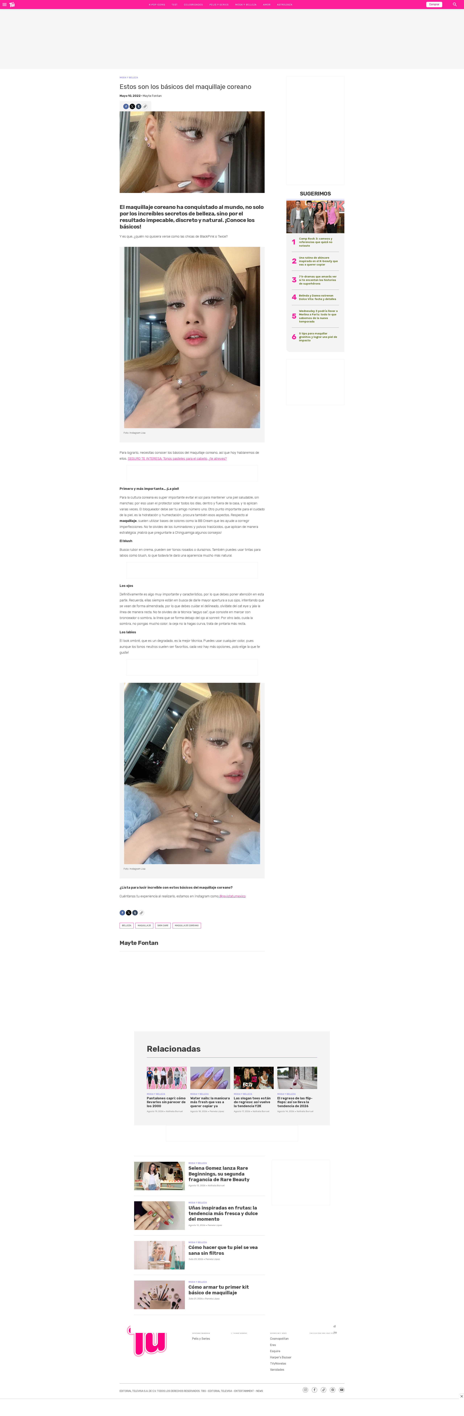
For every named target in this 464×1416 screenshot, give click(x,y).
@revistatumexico (232, 896)
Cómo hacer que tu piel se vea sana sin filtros (223, 1250)
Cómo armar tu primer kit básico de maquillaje (218, 1290)
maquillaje (144, 925)
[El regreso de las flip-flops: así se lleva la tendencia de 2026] (297, 1078)
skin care (163, 925)
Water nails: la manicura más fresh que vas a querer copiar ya (210, 1102)
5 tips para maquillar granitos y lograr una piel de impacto (318, 337)
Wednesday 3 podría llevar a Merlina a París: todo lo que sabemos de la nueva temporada (318, 316)
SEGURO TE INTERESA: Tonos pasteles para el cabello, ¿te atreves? (177, 459)
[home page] (12, 4)
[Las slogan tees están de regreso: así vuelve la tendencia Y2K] (254, 1078)
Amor (266, 4)
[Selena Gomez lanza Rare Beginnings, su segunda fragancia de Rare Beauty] (159, 1176)
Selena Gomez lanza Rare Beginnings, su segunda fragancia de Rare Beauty (219, 1173)
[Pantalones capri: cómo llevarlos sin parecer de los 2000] (167, 1078)
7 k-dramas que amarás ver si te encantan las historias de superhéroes (318, 280)
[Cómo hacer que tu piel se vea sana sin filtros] (159, 1255)
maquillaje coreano (187, 925)
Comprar (434, 4)
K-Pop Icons (157, 4)
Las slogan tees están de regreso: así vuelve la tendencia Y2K (252, 1102)
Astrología (284, 4)
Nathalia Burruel (174, 1111)
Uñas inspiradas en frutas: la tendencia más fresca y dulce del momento (223, 1213)
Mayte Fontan (152, 96)
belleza (126, 925)
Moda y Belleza (245, 4)
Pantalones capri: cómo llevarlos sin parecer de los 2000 (166, 1102)
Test (174, 4)
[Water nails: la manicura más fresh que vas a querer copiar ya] (210, 1078)
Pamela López (217, 1111)
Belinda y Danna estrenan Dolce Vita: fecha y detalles (317, 297)
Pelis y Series (219, 4)
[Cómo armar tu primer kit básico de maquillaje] (159, 1295)
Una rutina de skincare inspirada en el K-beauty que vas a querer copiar (318, 261)
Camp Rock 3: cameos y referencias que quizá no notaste (315, 242)
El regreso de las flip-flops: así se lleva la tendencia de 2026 (294, 1102)
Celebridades (193, 4)
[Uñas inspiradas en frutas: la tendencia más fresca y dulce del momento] (159, 1215)
